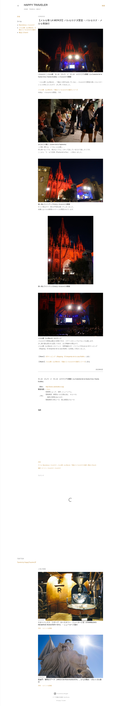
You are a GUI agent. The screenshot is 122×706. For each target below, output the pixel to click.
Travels (32, 9)
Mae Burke (66, 697)
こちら (48, 389)
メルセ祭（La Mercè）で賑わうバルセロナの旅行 (72, 465)
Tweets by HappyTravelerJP (26, 562)
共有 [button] (18, 16)
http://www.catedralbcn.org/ (55, 387)
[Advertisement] (70, 539)
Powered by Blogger (62, 693)
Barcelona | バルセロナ (27, 25)
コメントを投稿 (47, 628)
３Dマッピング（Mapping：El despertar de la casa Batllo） (65, 356)
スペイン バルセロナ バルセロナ (51, 468)
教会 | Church (23, 32)
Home (26, 9)
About (38, 9)
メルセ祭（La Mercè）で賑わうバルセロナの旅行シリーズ (58, 90)
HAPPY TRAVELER (36, 4)
